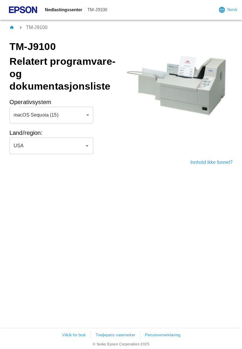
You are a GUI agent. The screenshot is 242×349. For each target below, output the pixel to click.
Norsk (232, 9)
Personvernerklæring (162, 335)
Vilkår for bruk (74, 335)
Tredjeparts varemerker (115, 335)
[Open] (87, 146)
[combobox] (47, 145)
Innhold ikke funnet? (211, 162)
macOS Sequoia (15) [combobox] (36, 114)
